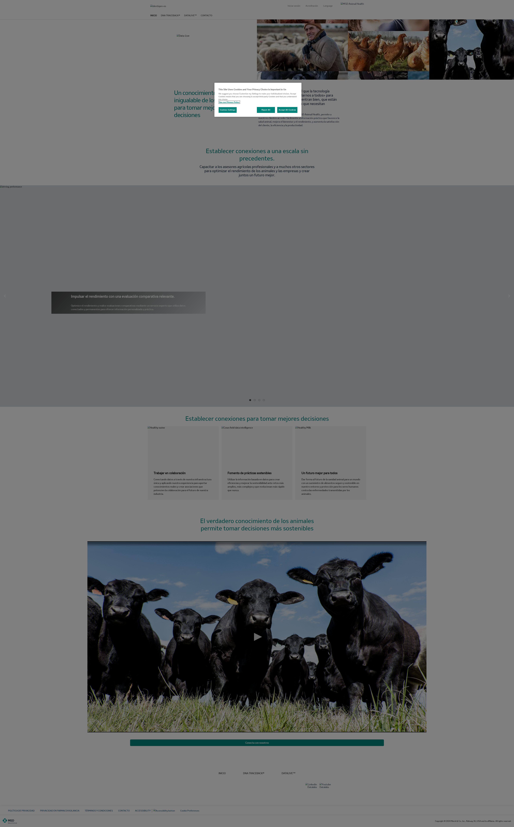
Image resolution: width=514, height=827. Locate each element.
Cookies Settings (227, 110)
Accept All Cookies (287, 110)
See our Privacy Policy (229, 102)
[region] (257, 100)
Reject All (266, 110)
